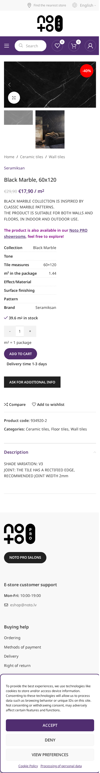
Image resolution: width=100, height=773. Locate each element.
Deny (50, 740)
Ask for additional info (32, 382)
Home (9, 156)
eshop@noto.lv (23, 604)
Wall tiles (57, 156)
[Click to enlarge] (14, 98)
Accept (50, 725)
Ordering (12, 637)
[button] (9, 84)
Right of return (17, 665)
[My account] (90, 45)
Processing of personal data (61, 766)
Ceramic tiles (31, 156)
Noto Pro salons (25, 557)
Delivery (11, 656)
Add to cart (20, 353)
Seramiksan (14, 167)
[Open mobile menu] (6, 45)
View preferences (50, 754)
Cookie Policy (28, 766)
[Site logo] (50, 23)
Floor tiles (60, 429)
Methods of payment (22, 647)
